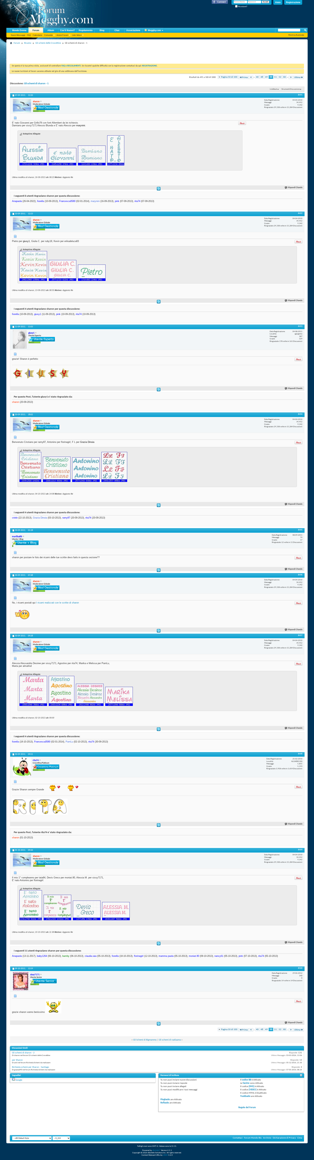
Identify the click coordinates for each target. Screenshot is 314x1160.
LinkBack (273, 89)
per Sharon (17, 1060)
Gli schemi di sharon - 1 (36, 83)
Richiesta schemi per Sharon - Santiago (30, 1067)
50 (271, 77)
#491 (300, 95)
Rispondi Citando (295, 188)
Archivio (267, 1138)
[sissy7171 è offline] (20, 981)
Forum (36, 30)
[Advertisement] (76, 53)
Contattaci (238, 1138)
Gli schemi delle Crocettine (48, 43)
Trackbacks (245, 1096)
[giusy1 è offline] (20, 339)
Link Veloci (76, 35)
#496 (300, 575)
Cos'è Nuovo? (67, 30)
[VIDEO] (252, 1090)
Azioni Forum (62, 35)
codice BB (246, 1080)
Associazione (133, 30)
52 (280, 77)
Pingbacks (165, 1099)
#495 (300, 530)
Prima (245, 77)
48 (262, 77)
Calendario (37, 35)
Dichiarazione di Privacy (284, 1138)
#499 (300, 850)
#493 (300, 326)
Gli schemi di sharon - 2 (23, 1053)
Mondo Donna (19, 30)
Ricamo (27, 43)
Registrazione (293, 2)
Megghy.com (154, 30)
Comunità (48, 35)
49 (266, 77)
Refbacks (164, 1103)
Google (18, 1080)
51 (275, 77)
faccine (246, 1083)
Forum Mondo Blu (253, 1138)
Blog (102, 30)
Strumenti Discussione (290, 89)
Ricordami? (242, 6)
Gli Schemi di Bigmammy (145, 1040)
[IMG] (251, 1086)
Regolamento (85, 30)
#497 (300, 635)
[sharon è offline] (22, 105)
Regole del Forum (247, 1107)
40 (257, 77)
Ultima (297, 77)
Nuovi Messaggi (18, 35)
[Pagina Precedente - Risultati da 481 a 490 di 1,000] (251, 77)
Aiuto (278, 2)
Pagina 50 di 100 (229, 77)
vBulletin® (156, 1150)
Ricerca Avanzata (296, 35)
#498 (300, 754)
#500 (300, 968)
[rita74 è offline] (22, 767)
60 (284, 77)
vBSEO (165, 1155)
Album (50, 30)
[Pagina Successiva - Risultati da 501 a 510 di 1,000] (291, 77)
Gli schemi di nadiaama (170, 1040)
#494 (300, 414)
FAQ (29, 35)
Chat (116, 30)
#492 (300, 213)
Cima (299, 1138)
